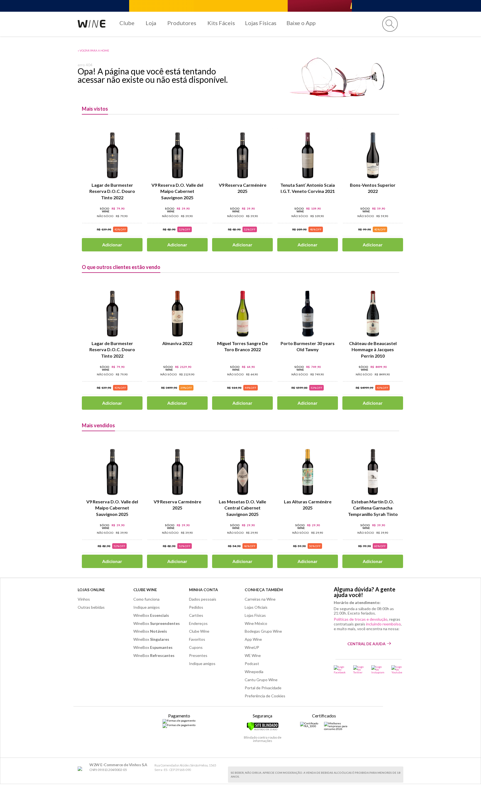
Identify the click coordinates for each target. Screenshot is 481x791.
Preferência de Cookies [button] (265, 695)
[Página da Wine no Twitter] (358, 669)
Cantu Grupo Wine (261, 679)
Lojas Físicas (260, 23)
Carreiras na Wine (260, 599)
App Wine (253, 639)
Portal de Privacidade (263, 687)
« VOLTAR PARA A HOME (93, 50)
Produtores (181, 23)
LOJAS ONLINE (91, 589)
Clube (126, 23)
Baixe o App (301, 23)
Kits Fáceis (221, 23)
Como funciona (146, 599)
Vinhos (84, 599)
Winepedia (254, 671)
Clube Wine (145, 589)
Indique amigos (146, 607)
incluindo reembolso (383, 624)
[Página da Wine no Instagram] (377, 669)
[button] (390, 24)
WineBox (151, 615)
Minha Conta (203, 589)
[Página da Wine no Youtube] (397, 669)
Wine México (256, 623)
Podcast (252, 663)
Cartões (196, 615)
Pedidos (196, 607)
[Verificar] (263, 729)
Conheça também (264, 589)
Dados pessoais (202, 599)
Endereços (198, 623)
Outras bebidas (91, 607)
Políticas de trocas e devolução (360, 619)
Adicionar (112, 244)
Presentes (198, 655)
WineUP (252, 647)
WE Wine (253, 655)
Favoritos (197, 639)
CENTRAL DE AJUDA (366, 643)
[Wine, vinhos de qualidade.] (81, 768)
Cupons (196, 647)
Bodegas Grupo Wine (263, 631)
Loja (151, 23)
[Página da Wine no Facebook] (340, 669)
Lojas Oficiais (256, 607)
